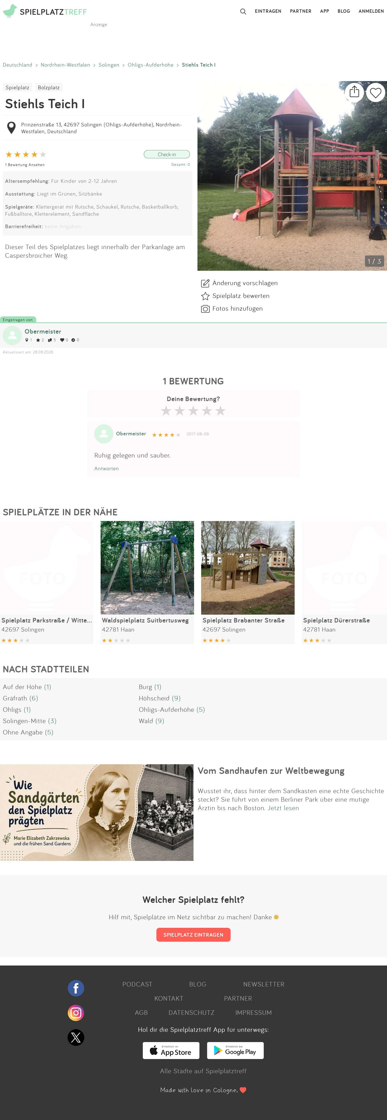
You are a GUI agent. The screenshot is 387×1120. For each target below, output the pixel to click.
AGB (141, 1012)
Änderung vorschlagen (245, 282)
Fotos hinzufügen (237, 308)
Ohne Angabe (23, 732)
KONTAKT (169, 998)
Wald (146, 720)
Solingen (109, 64)
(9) (176, 698)
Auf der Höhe (22, 686)
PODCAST (137, 984)
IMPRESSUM (253, 1012)
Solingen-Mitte (24, 720)
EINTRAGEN (268, 11)
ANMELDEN (371, 11)
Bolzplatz (49, 87)
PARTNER (301, 11)
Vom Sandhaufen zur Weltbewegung (271, 770)
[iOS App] (171, 1056)
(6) (33, 698)
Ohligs (12, 709)
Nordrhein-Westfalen (65, 64)
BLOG (344, 11)
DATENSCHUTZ (191, 1012)
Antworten (106, 468)
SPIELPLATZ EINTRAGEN (193, 934)
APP (324, 11)
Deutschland (18, 64)
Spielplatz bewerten (241, 295)
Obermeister (43, 331)
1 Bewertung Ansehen (25, 164)
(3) (52, 720)
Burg (145, 686)
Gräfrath (15, 698)
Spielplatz (17, 87)
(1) (47, 686)
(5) (201, 709)
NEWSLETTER (263, 984)
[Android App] (235, 1056)
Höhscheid (154, 698)
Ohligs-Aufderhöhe (151, 64)
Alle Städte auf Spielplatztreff (203, 1070)
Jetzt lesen (283, 807)
